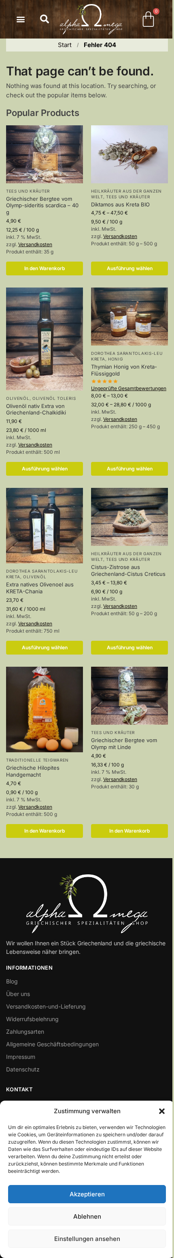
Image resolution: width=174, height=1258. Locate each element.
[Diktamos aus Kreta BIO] (129, 154)
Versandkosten (35, 244)
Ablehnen (87, 1216)
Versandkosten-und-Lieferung (46, 1006)
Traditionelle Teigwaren (37, 760)
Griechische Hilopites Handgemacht (32, 771)
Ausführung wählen (130, 268)
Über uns (18, 993)
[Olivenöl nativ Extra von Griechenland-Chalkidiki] (44, 339)
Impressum (20, 1056)
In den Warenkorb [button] (44, 268)
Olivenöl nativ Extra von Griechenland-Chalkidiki (36, 409)
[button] (162, 1111)
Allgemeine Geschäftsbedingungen (52, 1044)
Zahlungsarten (25, 1031)
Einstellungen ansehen (87, 1239)
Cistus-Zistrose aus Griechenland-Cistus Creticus (128, 570)
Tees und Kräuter (28, 191)
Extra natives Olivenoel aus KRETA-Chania (40, 588)
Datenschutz (23, 1069)
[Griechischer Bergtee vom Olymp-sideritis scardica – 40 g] (44, 154)
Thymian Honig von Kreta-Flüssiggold (124, 370)
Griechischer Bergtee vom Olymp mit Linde (124, 743)
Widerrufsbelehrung (32, 1018)
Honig (115, 358)
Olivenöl (18, 398)
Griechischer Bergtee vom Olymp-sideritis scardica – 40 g (42, 205)
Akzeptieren (87, 1194)
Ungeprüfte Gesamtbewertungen (128, 388)
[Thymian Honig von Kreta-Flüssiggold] (129, 317)
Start (65, 45)
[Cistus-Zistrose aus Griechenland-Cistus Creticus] (129, 517)
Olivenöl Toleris (54, 398)
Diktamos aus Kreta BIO (120, 204)
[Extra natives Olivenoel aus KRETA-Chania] (44, 525)
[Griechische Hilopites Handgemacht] (44, 709)
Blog (12, 981)
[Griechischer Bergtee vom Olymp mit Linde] (129, 696)
